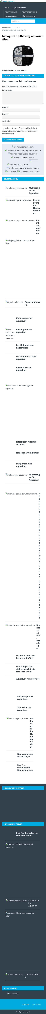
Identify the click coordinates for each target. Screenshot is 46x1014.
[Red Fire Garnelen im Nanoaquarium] (11, 767)
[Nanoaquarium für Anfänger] (11, 756)
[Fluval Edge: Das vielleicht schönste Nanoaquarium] (10, 668)
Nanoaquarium (11, 16)
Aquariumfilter (11, 12)
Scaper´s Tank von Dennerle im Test (25, 656)
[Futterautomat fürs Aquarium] (22, 157)
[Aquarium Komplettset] (10, 681)
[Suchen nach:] (23, 21)
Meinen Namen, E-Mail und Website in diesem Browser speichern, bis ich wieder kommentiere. (20, 131)
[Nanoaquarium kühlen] (10, 455)
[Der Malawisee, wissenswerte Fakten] (10, 171)
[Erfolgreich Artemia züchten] (10, 444)
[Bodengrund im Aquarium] (23, 150)
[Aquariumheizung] (14, 302)
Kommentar (7, 90)
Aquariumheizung (32, 303)
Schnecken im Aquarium (24, 708)
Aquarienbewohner (29, 12)
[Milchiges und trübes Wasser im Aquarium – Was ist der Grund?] (23, 168)
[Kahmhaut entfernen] (20, 220)
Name (5, 107)
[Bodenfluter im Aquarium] (17, 164)
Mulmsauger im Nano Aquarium (31, 732)
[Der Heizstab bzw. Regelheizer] (22, 153)
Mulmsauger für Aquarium (34, 190)
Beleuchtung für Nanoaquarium (36, 206)
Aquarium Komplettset (27, 678)
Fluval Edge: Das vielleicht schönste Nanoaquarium (25, 669)
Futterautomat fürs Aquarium (26, 357)
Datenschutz (36, 1004)
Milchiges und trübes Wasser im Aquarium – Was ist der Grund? (40, 555)
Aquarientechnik (19, 8)
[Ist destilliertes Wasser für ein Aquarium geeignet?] (33, 162)
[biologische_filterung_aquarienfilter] (23, 55)
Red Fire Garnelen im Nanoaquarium (25, 767)
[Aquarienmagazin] (7, 1)
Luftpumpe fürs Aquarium (24, 465)
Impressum (25, 1004)
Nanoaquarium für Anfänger (25, 755)
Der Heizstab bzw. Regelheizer (25, 346)
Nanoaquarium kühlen (27, 452)
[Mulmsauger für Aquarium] (23, 146)
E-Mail (4, 114)
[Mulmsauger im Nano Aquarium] (17, 718)
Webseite (6, 121)
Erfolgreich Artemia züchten (26, 443)
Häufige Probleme (29, 16)
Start (7, 8)
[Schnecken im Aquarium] (28, 171)
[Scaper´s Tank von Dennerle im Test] (10, 657)
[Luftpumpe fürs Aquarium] (10, 465)
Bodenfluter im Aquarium (23, 368)
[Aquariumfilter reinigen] (22, 242)
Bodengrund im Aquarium (24, 330)
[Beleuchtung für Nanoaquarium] (18, 200)
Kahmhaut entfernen (38, 227)
